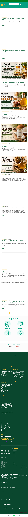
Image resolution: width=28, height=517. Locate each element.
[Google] (2, 436)
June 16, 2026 (9, 300)
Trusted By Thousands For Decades (7, 495)
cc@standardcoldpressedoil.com (5, 453)
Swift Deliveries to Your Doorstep (7, 482)
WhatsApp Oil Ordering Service (6, 508)
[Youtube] (3, 436)
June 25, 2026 (9, 174)
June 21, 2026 (9, 239)
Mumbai (5, 492)
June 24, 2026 (6, 206)
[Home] (2, 515)
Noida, (14, 492)
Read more (3, 25)
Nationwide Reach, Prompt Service (8, 487)
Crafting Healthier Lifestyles (6, 499)
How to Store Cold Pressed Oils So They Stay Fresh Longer (13, 82)
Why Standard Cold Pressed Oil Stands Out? (9, 474)
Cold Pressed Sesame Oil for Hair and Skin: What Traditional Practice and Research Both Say (13, 302)
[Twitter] (9, 436)
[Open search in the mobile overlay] (14, 10)
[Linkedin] (10, 436)
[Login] (8, 515)
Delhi (3, 492)
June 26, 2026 (11, 111)
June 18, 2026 (9, 269)
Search (18, 4)
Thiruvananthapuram (21, 492)
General (3, 206)
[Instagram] (7, 436)
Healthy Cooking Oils (5, 143)
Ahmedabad (11, 492)
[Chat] (14, 515)
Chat (14, 516)
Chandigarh (16, 492)
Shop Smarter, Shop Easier (6, 504)
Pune (7, 492)
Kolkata (9, 492)
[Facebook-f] (5, 436)
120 (15, 313)
